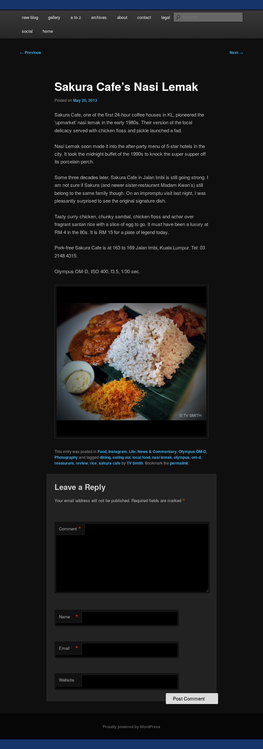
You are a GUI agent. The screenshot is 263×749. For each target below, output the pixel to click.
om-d (196, 457)
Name (68, 617)
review (82, 463)
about (122, 17)
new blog (30, 17)
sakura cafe (110, 463)
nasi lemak (162, 457)
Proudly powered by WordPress (131, 726)
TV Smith (135, 463)
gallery (54, 17)
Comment (70, 529)
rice (93, 463)
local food (141, 457)
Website (66, 680)
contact (144, 17)
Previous (30, 52)
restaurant (64, 463)
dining (105, 457)
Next (236, 52)
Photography (66, 457)
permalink (179, 463)
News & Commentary (157, 451)
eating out (122, 457)
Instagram (117, 451)
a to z (76, 17)
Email (68, 648)
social (27, 31)
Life (132, 451)
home (48, 31)
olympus (182, 457)
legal (165, 17)
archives (99, 17)
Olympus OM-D (192, 451)
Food (102, 451)
